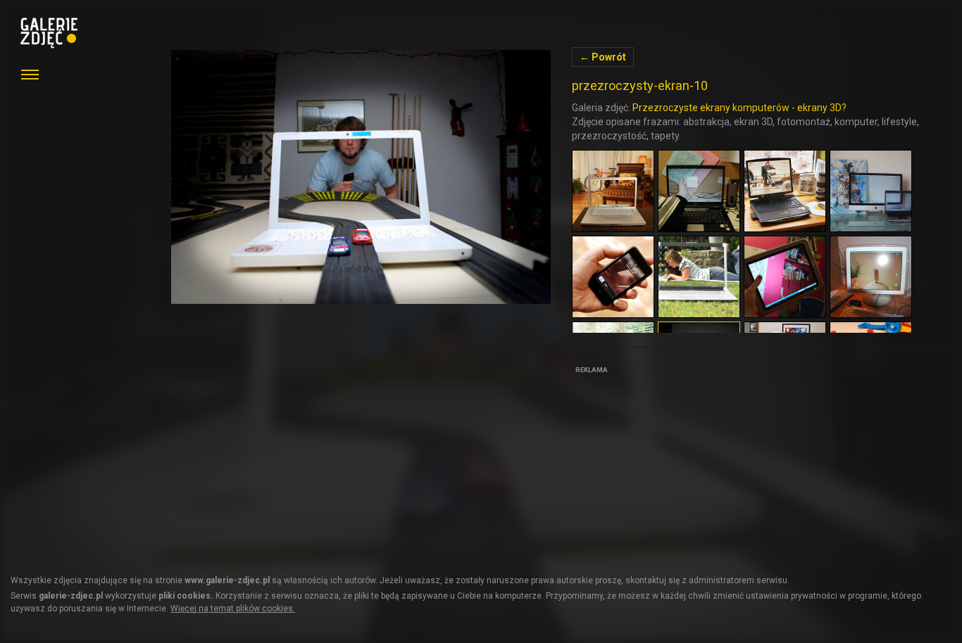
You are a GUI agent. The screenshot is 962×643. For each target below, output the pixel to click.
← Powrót (603, 57)
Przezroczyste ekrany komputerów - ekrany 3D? (739, 107)
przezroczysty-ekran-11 (361, 177)
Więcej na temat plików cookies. (232, 608)
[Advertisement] (677, 466)
